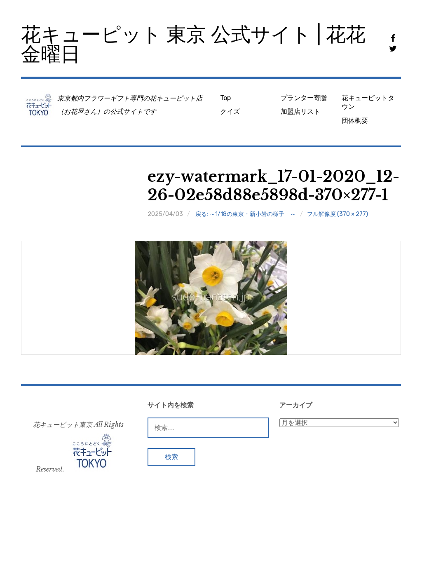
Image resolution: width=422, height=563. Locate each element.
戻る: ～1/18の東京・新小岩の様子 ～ (245, 214)
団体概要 (355, 120)
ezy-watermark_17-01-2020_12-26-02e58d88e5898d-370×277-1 (273, 185)
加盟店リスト (300, 111)
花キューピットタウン (368, 102)
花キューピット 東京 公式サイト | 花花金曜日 (193, 44)
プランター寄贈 (304, 98)
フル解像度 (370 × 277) (337, 214)
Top (225, 98)
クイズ (230, 111)
